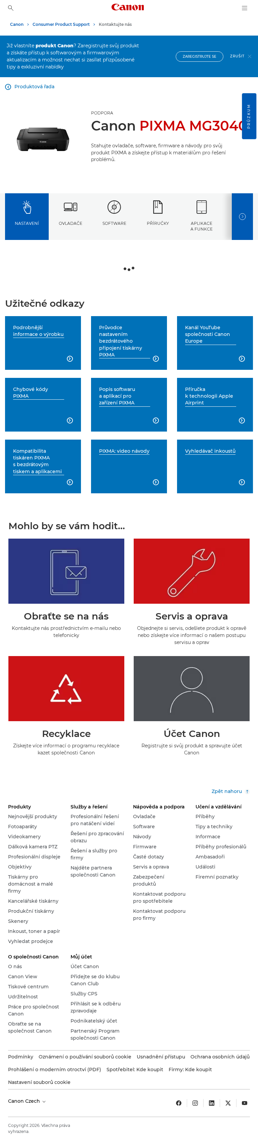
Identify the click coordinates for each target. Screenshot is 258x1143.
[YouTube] (244, 1103)
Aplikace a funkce (201, 226)
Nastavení (27, 223)
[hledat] (10, 8)
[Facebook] (178, 1103)
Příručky (158, 223)
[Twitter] (228, 1103)
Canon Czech (24, 1101)
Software (114, 223)
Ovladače (70, 223)
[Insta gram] (195, 1103)
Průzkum (249, 116)
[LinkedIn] (211, 1103)
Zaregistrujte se (199, 56)
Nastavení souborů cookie (39, 1082)
